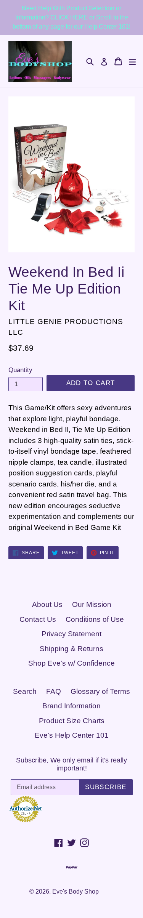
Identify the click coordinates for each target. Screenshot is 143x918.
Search (25, 691)
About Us (47, 604)
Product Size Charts (71, 721)
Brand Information (71, 706)
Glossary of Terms (100, 691)
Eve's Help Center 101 (72, 735)
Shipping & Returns (71, 649)
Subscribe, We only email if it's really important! (71, 764)
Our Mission (91, 604)
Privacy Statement (71, 634)
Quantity (20, 370)
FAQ (53, 691)
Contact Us (37, 619)
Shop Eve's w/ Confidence (71, 663)
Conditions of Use (95, 619)
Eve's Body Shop (75, 891)
